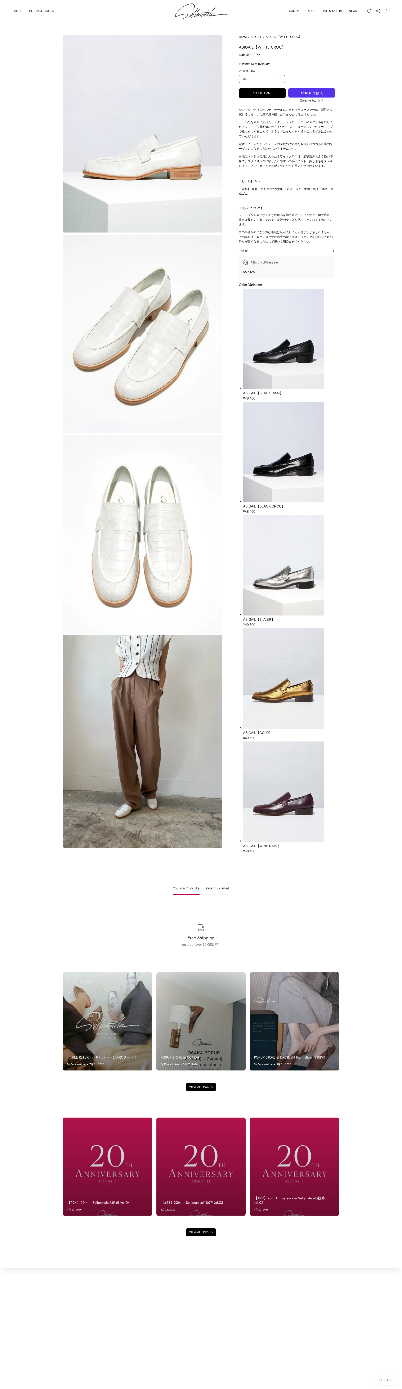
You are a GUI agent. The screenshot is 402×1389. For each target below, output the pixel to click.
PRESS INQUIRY (76, 1320)
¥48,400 (249, 398)
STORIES (70, 1333)
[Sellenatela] (201, 11)
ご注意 (243, 251)
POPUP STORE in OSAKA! (180, 1057)
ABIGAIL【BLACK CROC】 (264, 506)
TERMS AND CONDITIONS (141, 1320)
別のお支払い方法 (311, 100)
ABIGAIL (256, 37)
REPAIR (69, 1340)
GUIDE (68, 1354)
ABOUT (69, 1313)
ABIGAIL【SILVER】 (259, 619)
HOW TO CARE (75, 1347)
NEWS (68, 1327)
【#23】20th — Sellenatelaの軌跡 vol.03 (192, 1202)
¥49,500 (249, 625)
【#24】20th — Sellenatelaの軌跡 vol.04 (98, 1202)
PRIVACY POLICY (134, 1327)
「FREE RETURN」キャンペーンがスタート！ (102, 1057)
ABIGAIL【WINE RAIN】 (262, 846)
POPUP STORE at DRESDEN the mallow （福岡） (290, 1057)
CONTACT (250, 271)
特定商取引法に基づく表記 (140, 1333)
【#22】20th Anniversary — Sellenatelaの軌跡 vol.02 (289, 1200)
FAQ (66, 1361)
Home (243, 37)
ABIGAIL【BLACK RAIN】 (263, 393)
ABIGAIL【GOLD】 (257, 733)
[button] (16, 11)
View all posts (201, 1086)
